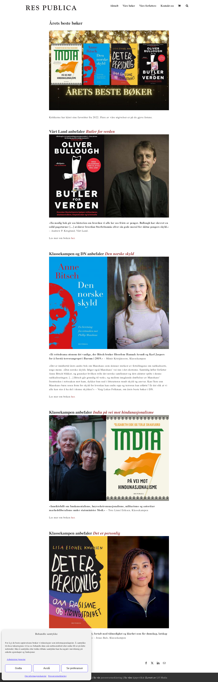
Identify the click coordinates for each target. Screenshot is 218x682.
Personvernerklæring (57, 676)
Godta (18, 668)
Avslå (46, 668)
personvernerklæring (111, 677)
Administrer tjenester (16, 659)
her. (73, 238)
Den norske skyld (119, 253)
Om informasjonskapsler (35, 676)
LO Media (162, 677)
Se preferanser (74, 668)
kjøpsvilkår (139, 677)
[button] (187, 5)
